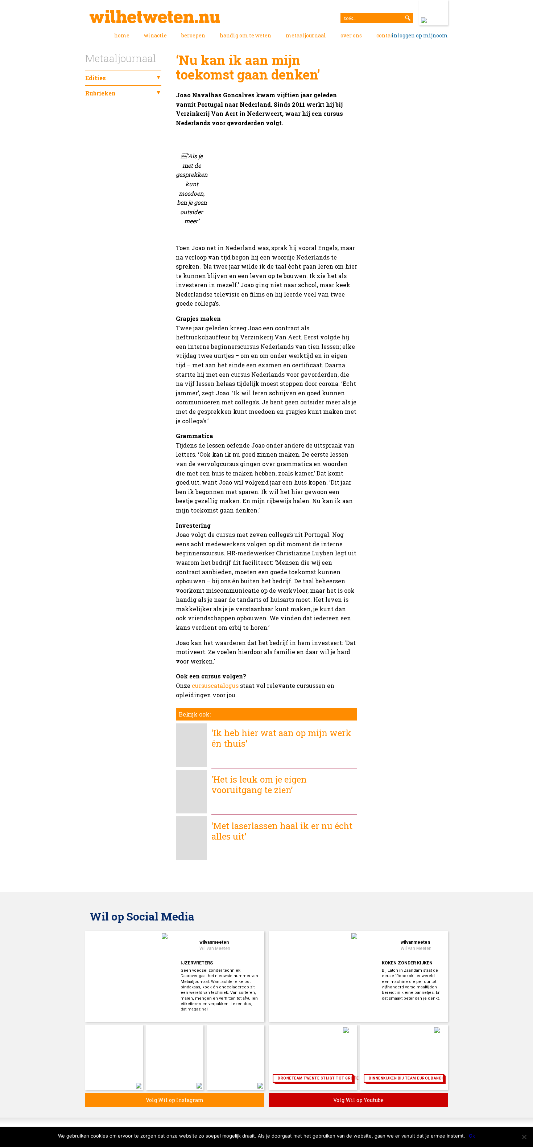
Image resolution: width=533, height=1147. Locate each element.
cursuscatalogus (215, 685)
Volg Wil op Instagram (175, 1100)
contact (385, 35)
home (121, 35)
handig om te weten (245, 35)
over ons (351, 35)
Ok (472, 1136)
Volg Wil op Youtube (358, 1100)
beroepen (193, 35)
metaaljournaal (306, 35)
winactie (155, 35)
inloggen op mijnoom (420, 35)
